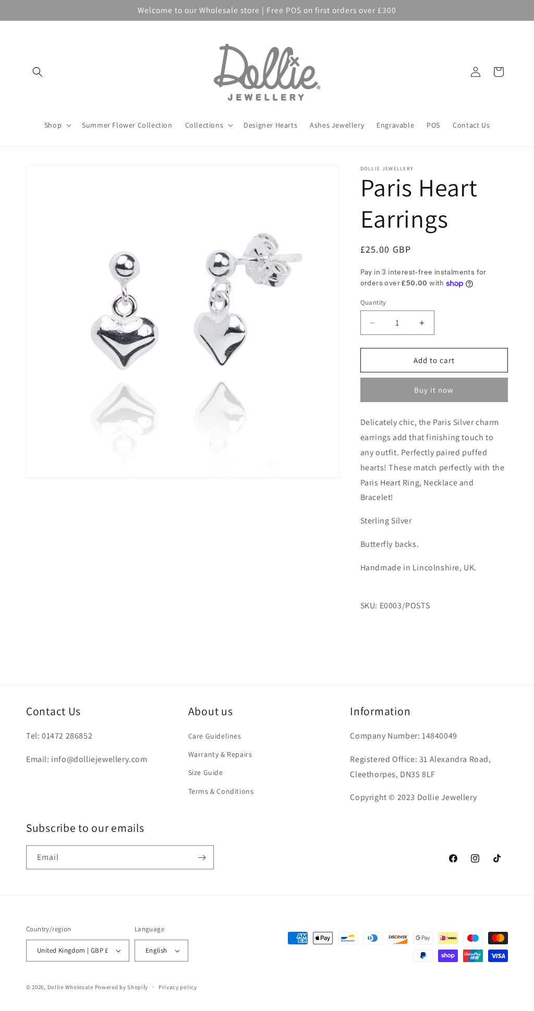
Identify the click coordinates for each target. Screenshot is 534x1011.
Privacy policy (178, 987)
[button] (37, 71)
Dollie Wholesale (70, 987)
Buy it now (434, 390)
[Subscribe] (201, 857)
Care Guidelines (214, 736)
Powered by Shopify (122, 987)
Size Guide (205, 772)
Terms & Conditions (221, 791)
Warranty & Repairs (220, 754)
